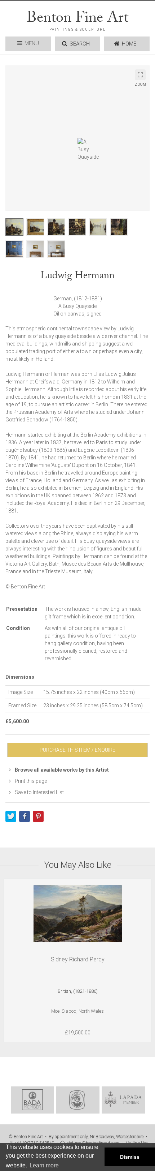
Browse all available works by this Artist (61, 770)
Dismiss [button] (130, 1157)
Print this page (30, 781)
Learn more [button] (44, 1165)
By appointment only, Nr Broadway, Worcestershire (96, 1136)
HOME (129, 43)
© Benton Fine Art (26, 1136)
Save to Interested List (39, 792)
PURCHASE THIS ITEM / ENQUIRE (77, 750)
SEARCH (80, 43)
